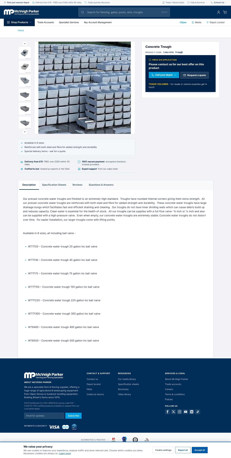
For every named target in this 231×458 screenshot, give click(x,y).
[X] (173, 411)
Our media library (127, 379)
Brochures (123, 389)
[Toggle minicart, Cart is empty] (225, 12)
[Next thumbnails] (25, 132)
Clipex (183, 22)
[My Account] (218, 12)
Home (21, 30)
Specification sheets (128, 384)
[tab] (24, 53)
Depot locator (94, 384)
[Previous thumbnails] (25, 43)
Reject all (183, 450)
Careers (169, 389)
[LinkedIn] (191, 411)
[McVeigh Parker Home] (21, 12)
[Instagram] (179, 411)
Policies (169, 399)
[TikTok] (197, 411)
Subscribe (73, 415)
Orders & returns (95, 394)
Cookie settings (163, 450)
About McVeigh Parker (176, 379)
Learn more (65, 453)
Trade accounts (173, 384)
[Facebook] (167, 411)
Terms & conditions (175, 394)
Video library (124, 394)
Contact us (92, 379)
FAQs (89, 389)
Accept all (199, 450)
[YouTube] (185, 411)
